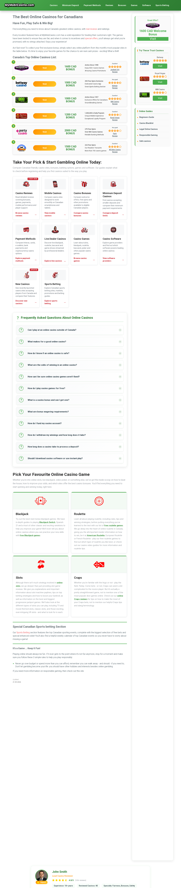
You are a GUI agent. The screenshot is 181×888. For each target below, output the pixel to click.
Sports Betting (162, 5)
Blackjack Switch (47, 522)
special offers (91, 38)
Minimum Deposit (70, 5)
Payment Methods (92, 5)
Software (146, 5)
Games (134, 5)
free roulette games (113, 525)
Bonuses (122, 5)
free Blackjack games (30, 535)
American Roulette (96, 535)
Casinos (54, 5)
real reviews (91, 29)
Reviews (109, 5)
